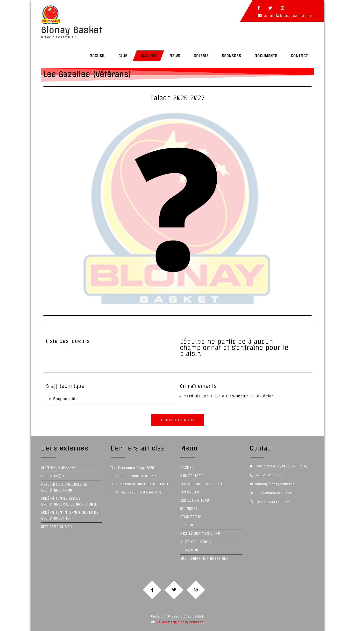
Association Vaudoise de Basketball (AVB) (64, 487)
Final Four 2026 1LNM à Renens (136, 492)
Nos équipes (191, 476)
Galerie (201, 55)
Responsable (65, 398)
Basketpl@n (52, 476)
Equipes (148, 55)
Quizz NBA (189, 550)
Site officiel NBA (56, 527)
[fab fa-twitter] (270, 8)
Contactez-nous (177, 420)
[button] (110, 398)
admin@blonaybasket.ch (287, 15)
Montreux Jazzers (58, 467)
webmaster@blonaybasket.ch (179, 622)
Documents (266, 55)
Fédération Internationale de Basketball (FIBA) (70, 515)
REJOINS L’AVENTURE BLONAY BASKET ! (140, 484)
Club (122, 55)
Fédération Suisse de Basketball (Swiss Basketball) (69, 501)
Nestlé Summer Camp (200, 533)
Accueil (97, 55)
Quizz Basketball (196, 542)
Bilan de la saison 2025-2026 (134, 476)
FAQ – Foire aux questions (204, 558)
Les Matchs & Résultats (202, 484)
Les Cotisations (194, 500)
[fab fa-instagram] (282, 8)
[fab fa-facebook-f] (259, 8)
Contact (299, 55)
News (175, 55)
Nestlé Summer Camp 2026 (132, 468)
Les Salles (189, 492)
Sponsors (231, 55)
